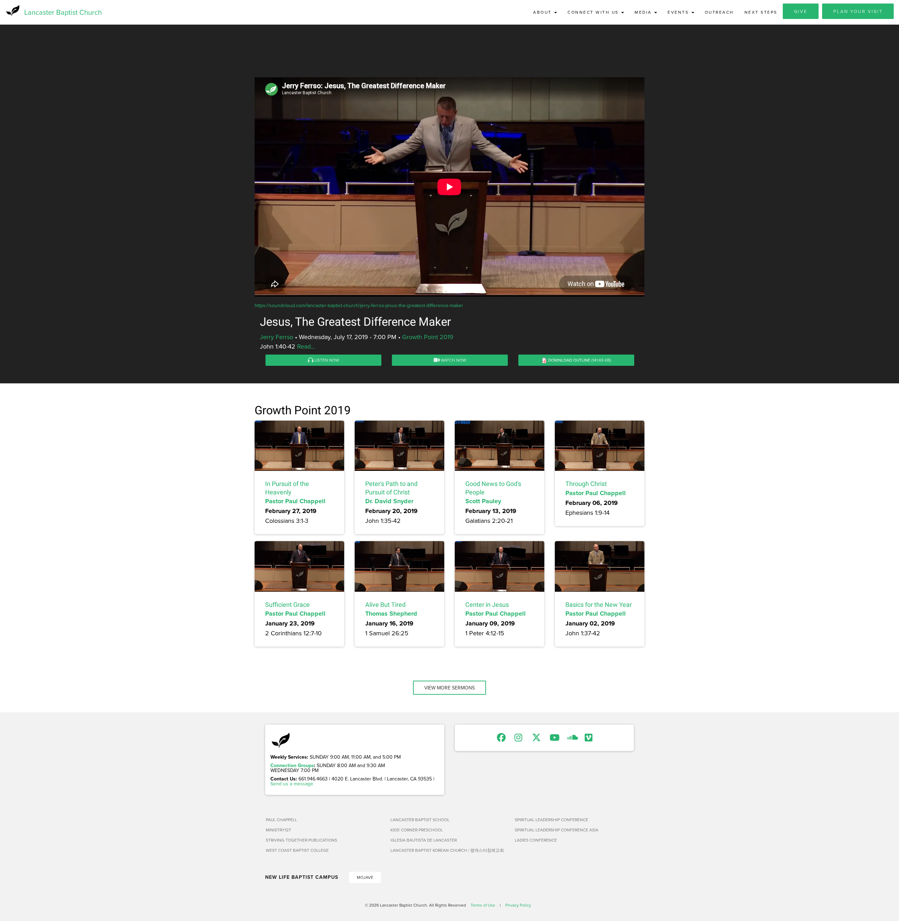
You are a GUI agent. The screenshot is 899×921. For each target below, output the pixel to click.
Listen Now (326, 360)
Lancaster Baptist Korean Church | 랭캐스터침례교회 (447, 850)
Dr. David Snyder (389, 501)
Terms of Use (483, 905)
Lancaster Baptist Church (63, 12)
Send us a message (291, 783)
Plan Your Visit (858, 11)
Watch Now (453, 360)
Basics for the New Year (598, 604)
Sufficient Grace (287, 604)
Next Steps (760, 12)
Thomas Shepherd (391, 613)
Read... (306, 346)
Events (679, 12)
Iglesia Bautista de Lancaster (424, 840)
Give (800, 11)
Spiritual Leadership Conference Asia (556, 830)
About (543, 12)
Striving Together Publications (301, 840)
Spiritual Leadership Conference (551, 820)
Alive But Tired (385, 604)
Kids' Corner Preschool (417, 830)
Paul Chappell (281, 820)
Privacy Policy (518, 905)
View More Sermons (449, 687)
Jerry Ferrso (276, 336)
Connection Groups (292, 765)
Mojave (365, 877)
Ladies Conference (536, 840)
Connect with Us (594, 12)
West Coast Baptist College (297, 850)
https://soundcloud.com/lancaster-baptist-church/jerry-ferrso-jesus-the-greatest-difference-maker (359, 305)
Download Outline (569, 360)
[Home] (12, 10)
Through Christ (586, 483)
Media (644, 12)
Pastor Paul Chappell (295, 501)
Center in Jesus (487, 604)
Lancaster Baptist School (420, 820)
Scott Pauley (483, 501)
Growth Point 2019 (427, 336)
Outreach (719, 12)
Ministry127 (278, 830)
